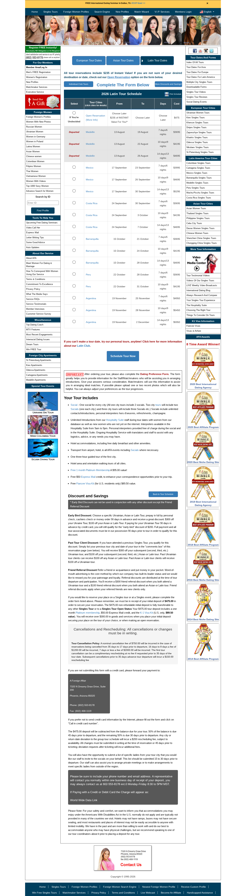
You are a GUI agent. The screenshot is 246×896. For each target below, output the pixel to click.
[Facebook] (195, 50)
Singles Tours (50, 11)
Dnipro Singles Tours (196, 127)
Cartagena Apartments (37, 375)
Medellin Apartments (36, 380)
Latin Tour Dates (157, 60)
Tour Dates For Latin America (200, 77)
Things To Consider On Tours (200, 315)
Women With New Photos (38, 121)
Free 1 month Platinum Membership (90, 470)
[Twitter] (211, 50)
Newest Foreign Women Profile (158, 886)
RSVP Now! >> (138, 3)
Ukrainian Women (34, 131)
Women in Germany (35, 136)
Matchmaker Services (36, 87)
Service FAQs (33, 299)
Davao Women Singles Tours (200, 228)
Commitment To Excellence (39, 284)
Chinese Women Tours (197, 233)
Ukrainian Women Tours (198, 112)
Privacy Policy (33, 289)
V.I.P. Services (162, 11)
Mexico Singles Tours (196, 173)
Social (74, 404)
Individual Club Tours (78, 84)
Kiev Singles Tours (195, 117)
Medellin (90, 132)
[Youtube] (200, 50)
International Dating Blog (198, 290)
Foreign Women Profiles (76, 11)
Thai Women (32, 171)
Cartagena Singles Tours (198, 168)
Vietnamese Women (36, 176)
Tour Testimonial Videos (198, 275)
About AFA (31, 258)
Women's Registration (36, 77)
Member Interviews (35, 309)
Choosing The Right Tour (198, 310)
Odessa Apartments (35, 370)
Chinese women (34, 156)
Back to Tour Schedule (163, 494)
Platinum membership (88, 612)
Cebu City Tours (194, 223)
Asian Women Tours (196, 208)
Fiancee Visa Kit (85, 483)
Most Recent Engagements (39, 334)
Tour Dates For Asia (196, 67)
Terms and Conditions (123, 892)
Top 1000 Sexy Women (37, 186)
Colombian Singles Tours (198, 163)
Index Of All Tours (195, 62)
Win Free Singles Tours (44, 892)
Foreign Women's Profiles (38, 117)
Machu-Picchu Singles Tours (200, 192)
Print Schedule (175, 94)
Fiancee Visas (193, 326)
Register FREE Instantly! (43, 49)
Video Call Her (33, 227)
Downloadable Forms (196, 87)
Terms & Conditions (35, 279)
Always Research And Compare (201, 295)
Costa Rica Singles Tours (198, 197)
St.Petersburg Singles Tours (200, 152)
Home (34, 11)
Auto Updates (32, 247)
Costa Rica (91, 203)
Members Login (183, 11)
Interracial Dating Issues (38, 339)
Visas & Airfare (193, 331)
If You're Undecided (74, 119)
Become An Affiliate (171, 892)
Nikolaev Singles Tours (197, 147)
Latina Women (33, 146)
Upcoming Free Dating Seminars (42, 222)
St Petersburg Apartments (38, 360)
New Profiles (122, 11)
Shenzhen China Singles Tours (201, 238)
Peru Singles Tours (195, 188)
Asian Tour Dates (123, 60)
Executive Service (35, 92)
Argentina (91, 298)
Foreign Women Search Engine (119, 886)
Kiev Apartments (34, 365)
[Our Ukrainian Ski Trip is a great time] (43, 402)
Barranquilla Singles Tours (199, 178)
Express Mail (32, 232)
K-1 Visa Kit (146, 612)
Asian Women (33, 151)
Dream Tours (32, 344)
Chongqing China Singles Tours (201, 243)
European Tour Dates (89, 60)
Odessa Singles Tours (197, 142)
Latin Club (83, 345)
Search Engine (102, 11)
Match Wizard (141, 11)
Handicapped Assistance (200, 892)
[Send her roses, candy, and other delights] (42, 101)
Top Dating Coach (34, 324)
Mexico (89, 167)
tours (158, 404)
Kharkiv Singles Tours (197, 137)
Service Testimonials (36, 304)
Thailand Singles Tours (197, 213)
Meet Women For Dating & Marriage (39, 265)
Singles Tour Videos (196, 92)
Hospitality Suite (115, 419)
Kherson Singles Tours (197, 122)
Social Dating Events (196, 102)
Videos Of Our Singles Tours (200, 280)
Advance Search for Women (39, 191)
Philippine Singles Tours (198, 218)
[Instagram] (206, 50)
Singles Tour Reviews (196, 97)
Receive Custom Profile (193, 886)
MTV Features (33, 329)
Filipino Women (33, 166)
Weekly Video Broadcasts (201, 285)
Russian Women (34, 126)
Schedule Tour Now (122, 356)
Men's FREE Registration (38, 72)
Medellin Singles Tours (197, 183)
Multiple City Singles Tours (199, 82)
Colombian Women (35, 161)
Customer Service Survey (38, 314)
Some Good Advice (35, 242)
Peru (88, 274)
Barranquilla (92, 239)
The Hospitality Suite (196, 305)
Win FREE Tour (33, 349)
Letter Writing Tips (35, 237)
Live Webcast (148, 892)
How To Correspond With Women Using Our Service (42, 273)
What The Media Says (37, 294)
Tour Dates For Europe (197, 72)
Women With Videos (36, 181)
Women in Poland (34, 141)
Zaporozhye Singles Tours (199, 132)
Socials (75, 409)
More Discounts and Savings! (168, 84)
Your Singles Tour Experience (200, 300)
